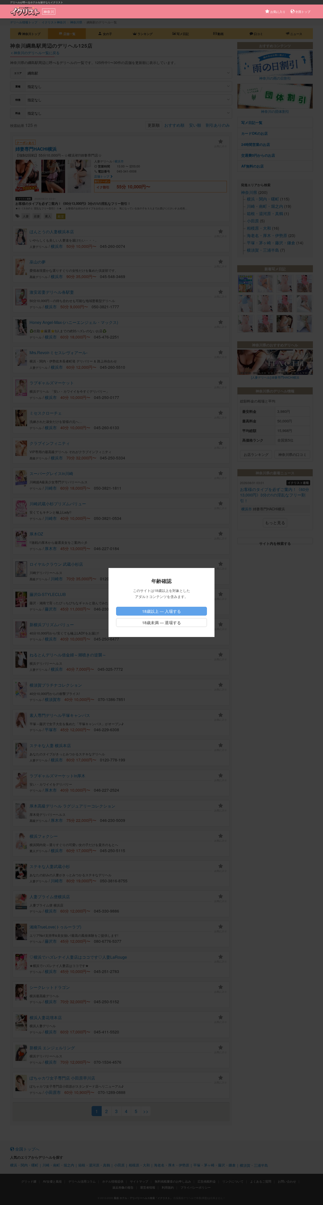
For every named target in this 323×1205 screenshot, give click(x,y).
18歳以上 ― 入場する (161, 611)
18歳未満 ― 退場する (161, 622)
